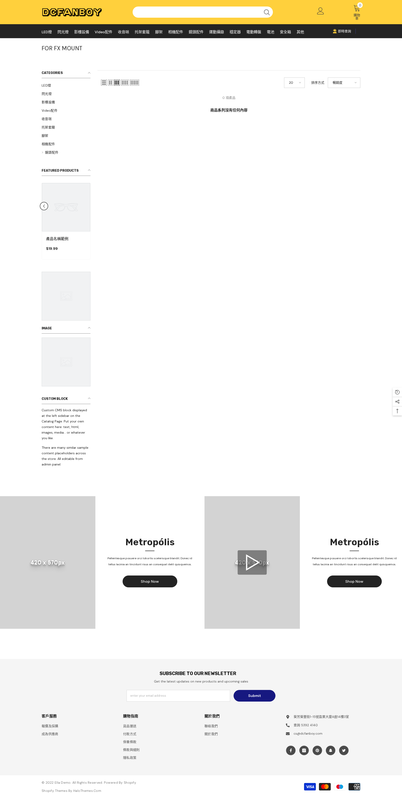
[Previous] (44, 206)
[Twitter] (344, 750)
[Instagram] (304, 750)
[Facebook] (291, 750)
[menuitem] (66, 85)
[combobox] (197, 12)
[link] (342, 31)
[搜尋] (203, 12)
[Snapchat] (330, 750)
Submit (254, 695)
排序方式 (317, 82)
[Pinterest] (317, 750)
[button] (104, 83)
